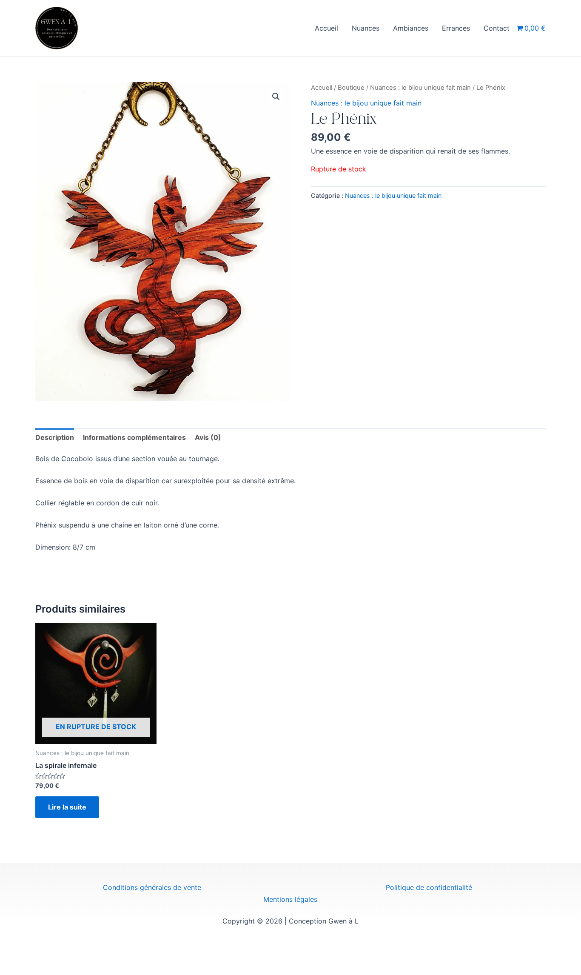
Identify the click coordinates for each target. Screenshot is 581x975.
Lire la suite (67, 807)
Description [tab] (54, 437)
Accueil (326, 28)
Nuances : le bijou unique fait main (420, 87)
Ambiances (410, 28)
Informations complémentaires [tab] (134, 437)
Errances (456, 28)
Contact (497, 28)
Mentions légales (290, 899)
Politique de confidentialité (429, 887)
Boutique (351, 87)
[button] (276, 96)
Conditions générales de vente (152, 887)
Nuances (365, 28)
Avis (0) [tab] (208, 437)
